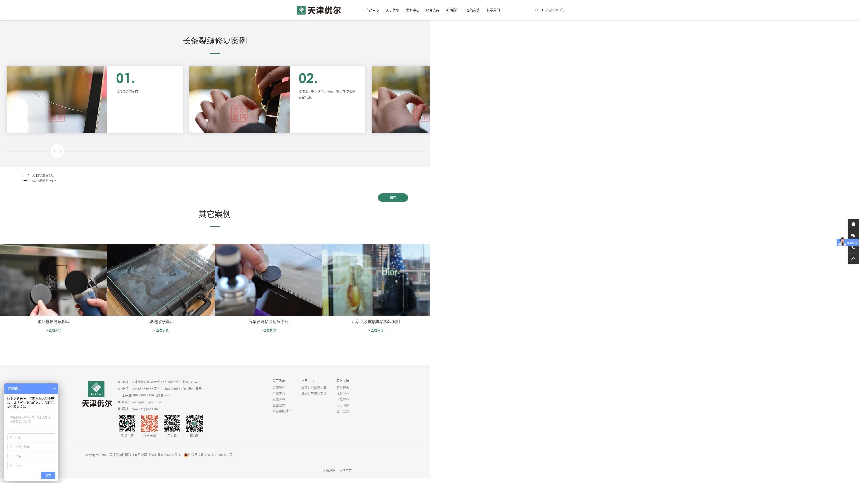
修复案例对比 (281, 411)
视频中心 (342, 393)
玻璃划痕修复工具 (313, 388)
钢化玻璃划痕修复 (54, 322)
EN (537, 10)
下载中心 (342, 399)
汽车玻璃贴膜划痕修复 (268, 322)
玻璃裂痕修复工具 (313, 393)
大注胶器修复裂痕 (43, 175)
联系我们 (493, 10)
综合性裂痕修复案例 (44, 180)
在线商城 (473, 10)
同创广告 (345, 470)
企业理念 (278, 405)
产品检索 (552, 10)
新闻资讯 (453, 10)
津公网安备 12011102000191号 (210, 455)
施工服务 (342, 411)
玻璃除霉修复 (161, 322)
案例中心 (412, 10)
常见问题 (342, 405)
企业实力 (278, 393)
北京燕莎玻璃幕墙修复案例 (376, 322)
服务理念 (342, 388)
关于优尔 (392, 10)
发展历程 (278, 399)
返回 (393, 197)
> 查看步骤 (53, 330)
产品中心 (372, 10)
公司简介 (278, 388)
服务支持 (433, 10)
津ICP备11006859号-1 (164, 455)
